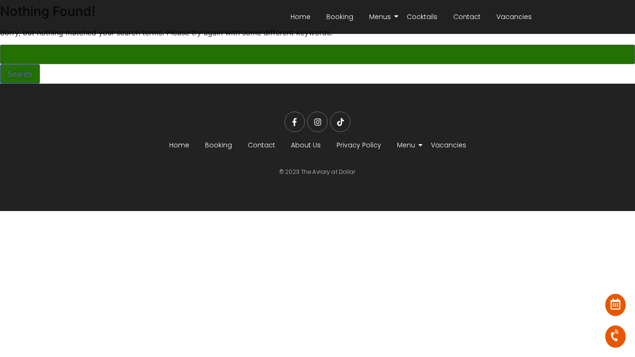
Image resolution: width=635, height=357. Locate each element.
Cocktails (422, 16)
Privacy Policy (359, 145)
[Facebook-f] (294, 122)
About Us (306, 145)
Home (301, 16)
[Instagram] (317, 122)
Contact (467, 16)
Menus (380, 16)
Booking (339, 16)
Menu (406, 145)
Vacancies (514, 16)
